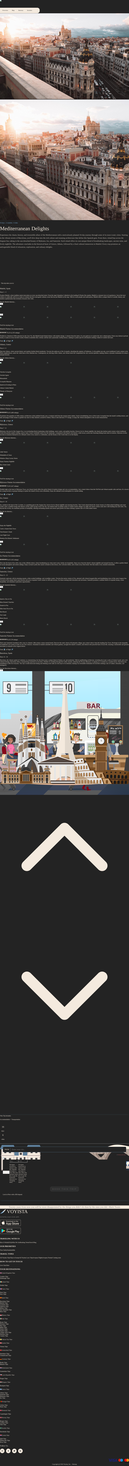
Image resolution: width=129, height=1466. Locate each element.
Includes (29, 10)
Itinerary (20, 10)
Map (13, 10)
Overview (5, 10)
